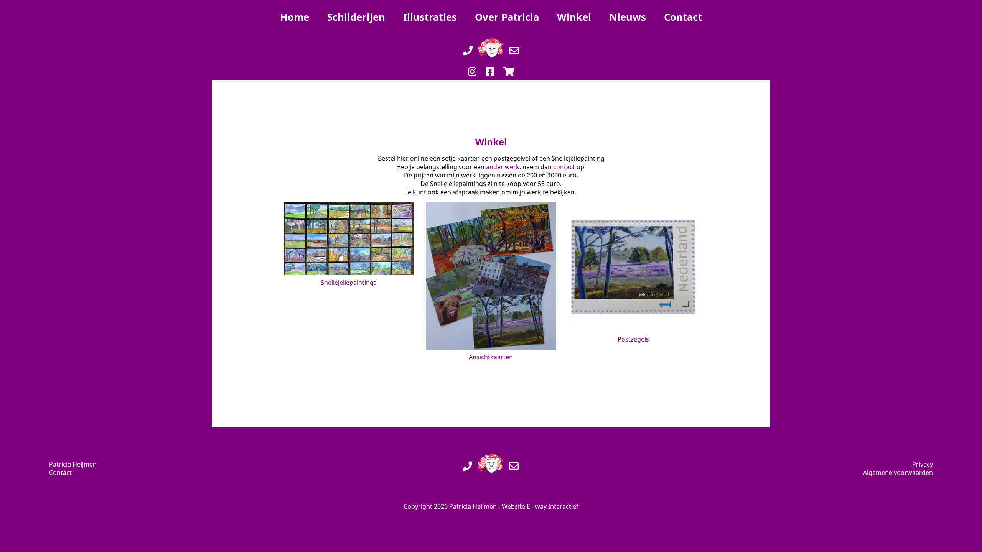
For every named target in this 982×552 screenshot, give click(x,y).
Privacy (922, 464)
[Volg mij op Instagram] (472, 63)
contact (564, 167)
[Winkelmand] (508, 63)
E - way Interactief (552, 506)
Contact (60, 472)
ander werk (502, 167)
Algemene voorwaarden (898, 472)
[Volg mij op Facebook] (490, 63)
